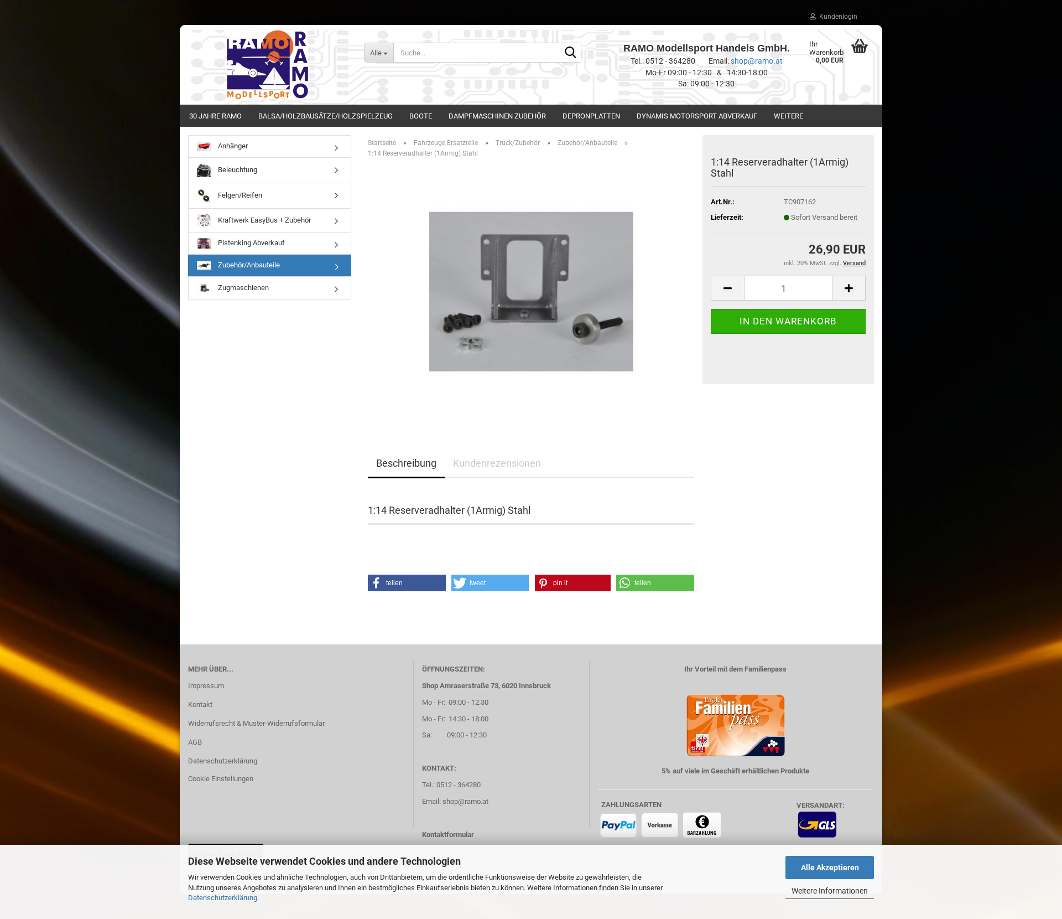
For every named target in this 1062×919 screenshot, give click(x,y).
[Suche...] (570, 53)
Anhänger (232, 146)
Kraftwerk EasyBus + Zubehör (263, 219)
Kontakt (200, 704)
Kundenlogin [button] (836, 16)
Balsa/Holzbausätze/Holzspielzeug (325, 116)
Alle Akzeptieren (830, 867)
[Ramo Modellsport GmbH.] (267, 65)
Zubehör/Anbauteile (248, 265)
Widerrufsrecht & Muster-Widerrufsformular (256, 723)
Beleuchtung (236, 170)
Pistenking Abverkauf (250, 243)
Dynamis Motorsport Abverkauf (697, 116)
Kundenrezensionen (497, 463)
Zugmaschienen (242, 287)
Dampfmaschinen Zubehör (497, 116)
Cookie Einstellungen (220, 779)
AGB (195, 742)
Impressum (206, 685)
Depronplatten (591, 116)
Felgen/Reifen (239, 195)
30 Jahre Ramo (215, 116)
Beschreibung (406, 463)
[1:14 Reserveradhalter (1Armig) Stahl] (531, 291)
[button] (727, 288)
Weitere (788, 116)
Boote (420, 116)
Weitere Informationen (830, 890)
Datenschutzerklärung (222, 898)
